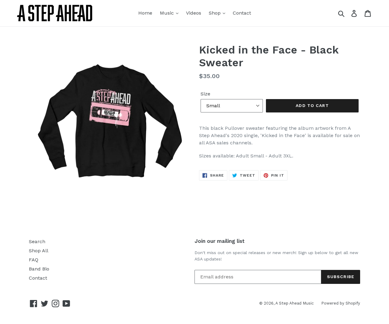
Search (37, 241)
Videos (193, 13)
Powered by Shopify (340, 303)
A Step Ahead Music (294, 303)
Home (145, 13)
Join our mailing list (219, 241)
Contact (242, 13)
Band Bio (39, 269)
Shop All (38, 250)
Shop (215, 13)
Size (205, 94)
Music (167, 13)
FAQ (33, 260)
